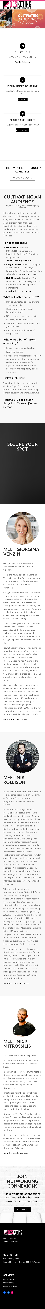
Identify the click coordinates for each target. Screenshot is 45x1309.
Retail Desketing (8, 1283)
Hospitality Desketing (10, 1286)
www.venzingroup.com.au (15, 719)
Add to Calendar (22, 62)
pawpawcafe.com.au (27, 274)
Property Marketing (9, 1279)
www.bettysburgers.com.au (19, 260)
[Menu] (39, 5)
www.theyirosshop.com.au (18, 291)
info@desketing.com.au (11, 1259)
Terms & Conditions (10, 1242)
